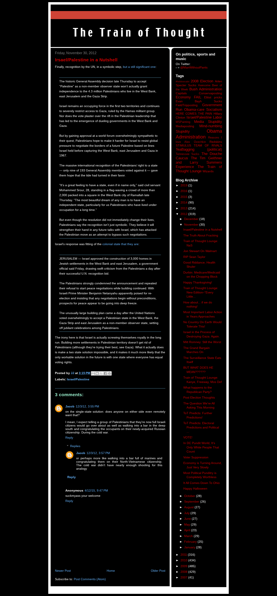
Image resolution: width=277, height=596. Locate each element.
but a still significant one (139, 66)
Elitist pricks (213, 97)
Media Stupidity (208, 122)
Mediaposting (185, 126)
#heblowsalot (182, 81)
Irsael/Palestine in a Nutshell (202, 229)
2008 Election (202, 81)
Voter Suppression (195, 457)
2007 (184, 577)
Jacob (69, 406)
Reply (69, 437)
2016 (184, 191)
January (190, 547)
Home (111, 570)
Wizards (208, 171)
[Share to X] (101, 373)
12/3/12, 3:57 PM (98, 453)
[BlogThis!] (97, 373)
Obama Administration (199, 134)
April (187, 530)
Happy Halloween (195, 488)
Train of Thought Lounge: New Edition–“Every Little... (200, 292)
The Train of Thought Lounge (199, 169)
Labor (217, 117)
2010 (184, 560)
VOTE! (187, 437)
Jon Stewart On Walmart (200, 251)
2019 (184, 185)
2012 (184, 214)
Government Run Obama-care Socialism (199, 107)
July (187, 513)
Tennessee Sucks (187, 154)
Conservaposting (210, 93)
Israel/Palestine (78, 379)
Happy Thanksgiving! (197, 282)
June (188, 518)
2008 (184, 571)
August (189, 507)
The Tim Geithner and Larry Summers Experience (199, 162)
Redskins (215, 141)
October (190, 496)
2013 (184, 208)
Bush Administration (205, 89)
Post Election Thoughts (199, 397)
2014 (184, 202)
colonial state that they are (120, 244)
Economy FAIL (188, 97)
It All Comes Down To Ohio (201, 483)
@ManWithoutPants (194, 67)
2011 (184, 554)
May (187, 524)
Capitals (181, 93)
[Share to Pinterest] (109, 373)
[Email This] (93, 373)
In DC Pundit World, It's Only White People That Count (201, 447)
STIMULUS (183, 145)
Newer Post (63, 570)
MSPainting (183, 122)
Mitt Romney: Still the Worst (202, 342)
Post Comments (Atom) (90, 579)
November (191, 224)
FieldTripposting (187, 105)
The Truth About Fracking (200, 235)
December (191, 219)
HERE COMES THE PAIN (194, 113)
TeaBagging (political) (199, 149)
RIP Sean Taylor (194, 257)
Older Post (158, 570)
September (192, 501)
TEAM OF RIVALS (208, 145)
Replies (75, 446)
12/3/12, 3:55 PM (87, 406)
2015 (184, 197)
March (189, 536)
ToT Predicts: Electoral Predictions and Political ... (201, 427)
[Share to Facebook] (105, 373)
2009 (184, 566)
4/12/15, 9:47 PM (96, 490)
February (191, 541)
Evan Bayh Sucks (199, 101)
